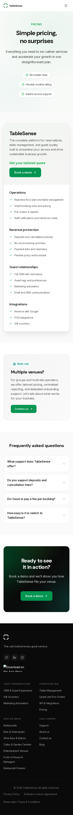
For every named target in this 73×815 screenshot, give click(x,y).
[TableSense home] (13, 6)
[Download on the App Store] (14, 668)
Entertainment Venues (16, 750)
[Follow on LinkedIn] (14, 657)
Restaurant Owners (14, 768)
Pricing (43, 709)
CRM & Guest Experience (18, 690)
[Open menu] (65, 5)
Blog (41, 744)
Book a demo (23, 172)
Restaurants (10, 725)
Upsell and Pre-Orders (52, 696)
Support (44, 725)
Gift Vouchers (11, 696)
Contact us (21, 409)
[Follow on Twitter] (7, 657)
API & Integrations (49, 703)
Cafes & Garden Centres (17, 744)
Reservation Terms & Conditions (22, 801)
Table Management (50, 690)
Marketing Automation (16, 703)
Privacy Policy (12, 794)
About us (44, 731)
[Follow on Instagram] (22, 657)
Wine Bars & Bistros (15, 738)
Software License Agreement (40, 794)
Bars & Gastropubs (14, 731)
